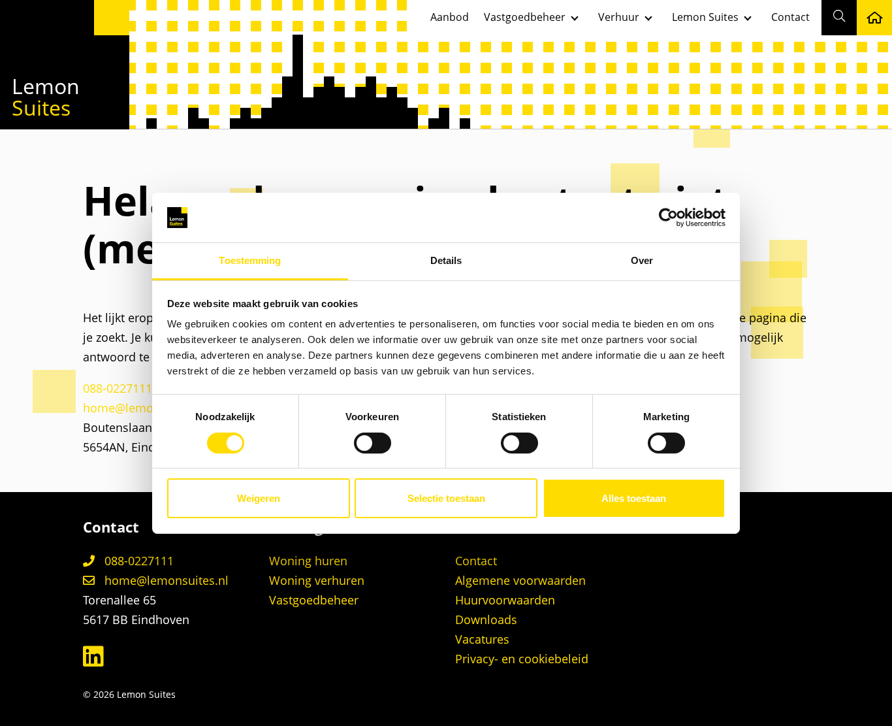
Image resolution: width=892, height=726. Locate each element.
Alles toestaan (633, 498)
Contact (790, 17)
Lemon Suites (705, 17)
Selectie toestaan (446, 498)
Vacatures (482, 639)
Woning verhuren (316, 580)
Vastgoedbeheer (524, 17)
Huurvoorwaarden (505, 600)
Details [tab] (446, 260)
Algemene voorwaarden (520, 580)
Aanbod (449, 17)
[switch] (372, 443)
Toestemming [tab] (250, 260)
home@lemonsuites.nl (145, 408)
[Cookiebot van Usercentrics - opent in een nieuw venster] (668, 217)
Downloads (486, 619)
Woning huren (308, 561)
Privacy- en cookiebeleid (521, 659)
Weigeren (258, 498)
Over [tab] (642, 260)
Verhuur (618, 17)
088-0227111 (117, 388)
